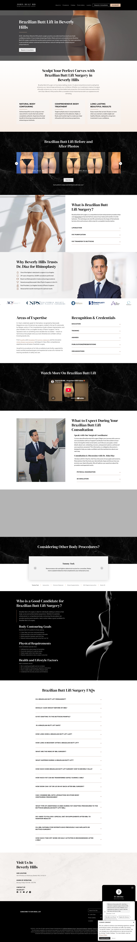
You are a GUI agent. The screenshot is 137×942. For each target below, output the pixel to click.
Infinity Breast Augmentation (25, 342)
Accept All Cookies (104, 938)
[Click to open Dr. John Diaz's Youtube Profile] (24, 892)
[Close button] (133, 922)
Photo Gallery (81, 5)
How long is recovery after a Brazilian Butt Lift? (57, 743)
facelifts (22, 340)
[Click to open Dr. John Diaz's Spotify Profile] (30, 892)
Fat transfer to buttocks (83, 241)
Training (75, 331)
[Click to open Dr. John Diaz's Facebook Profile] (17, 892)
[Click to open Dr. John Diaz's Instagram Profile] (21, 892)
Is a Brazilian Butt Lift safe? (48, 725)
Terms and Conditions (82, 928)
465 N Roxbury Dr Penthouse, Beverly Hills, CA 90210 (31, 875)
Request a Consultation (101, 5)
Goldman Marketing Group (69, 928)
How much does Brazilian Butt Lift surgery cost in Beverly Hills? (64, 769)
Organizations (78, 351)
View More (68, 180)
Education (76, 324)
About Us (58, 5)
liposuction (78, 217)
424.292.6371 (115, 5)
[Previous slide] (16, 163)
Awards (75, 337)
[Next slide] (120, 163)
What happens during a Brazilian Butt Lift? (55, 760)
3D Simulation (83, 479)
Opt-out (113, 938)
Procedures (66, 5)
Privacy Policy (96, 928)
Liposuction (77, 228)
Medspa (73, 5)
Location (89, 5)
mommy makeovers (43, 340)
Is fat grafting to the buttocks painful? (53, 717)
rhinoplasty (31, 340)
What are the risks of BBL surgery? (51, 751)
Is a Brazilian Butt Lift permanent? (51, 699)
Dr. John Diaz (92, 914)
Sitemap (90, 928)
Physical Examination (86, 472)
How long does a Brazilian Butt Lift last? (54, 734)
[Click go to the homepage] (26, 5)
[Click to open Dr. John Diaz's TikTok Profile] (27, 892)
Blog (101, 917)
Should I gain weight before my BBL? (51, 708)
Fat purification (79, 234)
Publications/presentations (84, 344)
